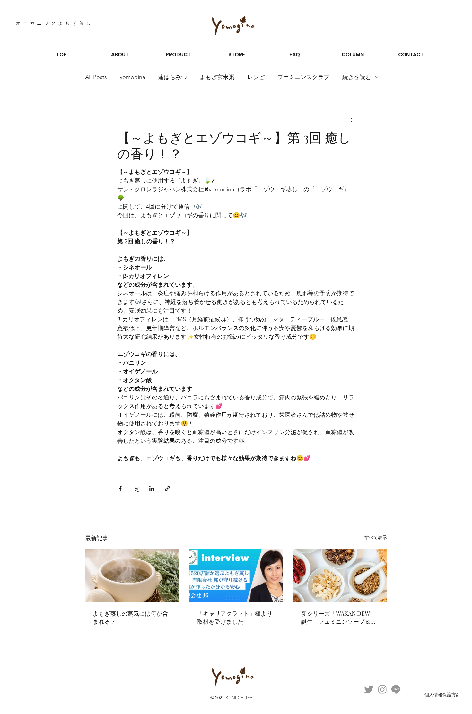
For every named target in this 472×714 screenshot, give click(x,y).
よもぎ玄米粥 (217, 77)
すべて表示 (375, 537)
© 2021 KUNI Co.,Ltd (231, 698)
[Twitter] (368, 689)
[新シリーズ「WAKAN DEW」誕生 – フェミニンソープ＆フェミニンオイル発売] (340, 575)
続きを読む (356, 77)
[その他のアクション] (351, 119)
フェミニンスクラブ (303, 77)
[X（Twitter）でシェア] (136, 489)
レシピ (256, 77)
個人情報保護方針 (442, 695)
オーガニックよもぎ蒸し (54, 23)
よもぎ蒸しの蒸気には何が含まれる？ (130, 617)
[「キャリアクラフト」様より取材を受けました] (236, 575)
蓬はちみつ (172, 77)
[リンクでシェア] (167, 489)
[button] (120, 54)
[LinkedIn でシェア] (152, 489)
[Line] (395, 689)
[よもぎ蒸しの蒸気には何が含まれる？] (132, 575)
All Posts (96, 77)
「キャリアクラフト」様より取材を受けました (234, 617)
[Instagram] (382, 689)
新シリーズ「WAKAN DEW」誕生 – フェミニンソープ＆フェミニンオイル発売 (338, 618)
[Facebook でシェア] (120, 489)
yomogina (132, 77)
